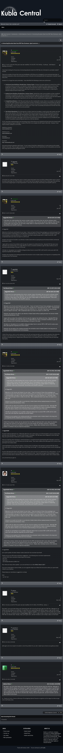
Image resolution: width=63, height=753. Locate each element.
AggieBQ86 (15, 269)
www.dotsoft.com (6, 137)
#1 (59, 65)
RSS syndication (7, 737)
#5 (59, 366)
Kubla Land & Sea (28, 735)
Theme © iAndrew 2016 (23, 747)
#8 (59, 642)
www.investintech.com (7, 128)
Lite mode (6, 735)
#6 (59, 485)
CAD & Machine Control (25, 34)
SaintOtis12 (15, 628)
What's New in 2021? (40, 564)
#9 (59, 680)
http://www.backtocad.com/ (8, 142)
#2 (59, 176)
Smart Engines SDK (26, 613)
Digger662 (14, 161)
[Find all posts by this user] (2, 154)
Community (14, 34)
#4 (59, 284)
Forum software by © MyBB (38, 747)
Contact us (6, 733)
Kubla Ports (27, 733)
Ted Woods (45, 64)
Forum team (6, 731)
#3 (59, 213)
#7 (59, 605)
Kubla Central (6, 34)
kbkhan (14, 590)
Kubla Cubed (27, 731)
